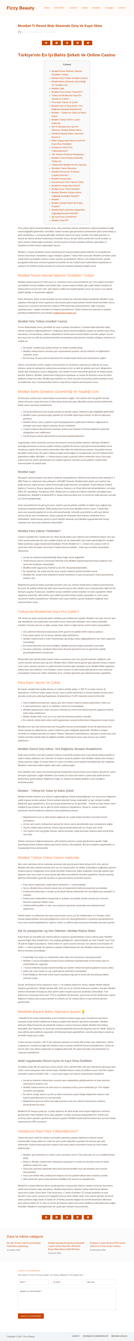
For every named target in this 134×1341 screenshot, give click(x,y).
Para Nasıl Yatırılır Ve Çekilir (65, 102)
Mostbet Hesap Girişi (61, 179)
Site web (90, 1282)
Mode (85, 7)
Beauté (96, 7)
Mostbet (55, 199)
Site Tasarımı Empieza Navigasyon (68, 154)
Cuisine (73, 7)
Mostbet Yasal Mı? (60, 220)
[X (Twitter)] (56, 43)
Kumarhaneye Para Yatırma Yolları (68, 182)
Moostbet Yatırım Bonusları (64, 168)
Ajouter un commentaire (31, 1291)
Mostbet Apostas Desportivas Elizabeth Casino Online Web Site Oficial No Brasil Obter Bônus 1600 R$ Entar (66, 1246)
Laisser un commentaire (31, 1316)
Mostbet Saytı (58, 88)
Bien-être (59, 7)
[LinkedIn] (77, 43)
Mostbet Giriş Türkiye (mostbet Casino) (70, 78)
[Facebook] (46, 43)
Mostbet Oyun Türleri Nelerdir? (66, 189)
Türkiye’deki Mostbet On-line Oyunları (69, 165)
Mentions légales (119, 1336)
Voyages (109, 7)
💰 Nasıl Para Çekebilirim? (64, 217)
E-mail (57, 1282)
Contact (76, 1336)
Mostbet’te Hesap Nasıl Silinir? (66, 186)
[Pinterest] (67, 43)
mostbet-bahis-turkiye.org (64, 313)
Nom (22, 1282)
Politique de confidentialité (95, 1336)
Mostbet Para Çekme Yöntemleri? (67, 92)
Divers (122, 7)
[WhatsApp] (88, 43)
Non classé (51, 32)
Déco (47, 7)
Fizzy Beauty (20, 7)
